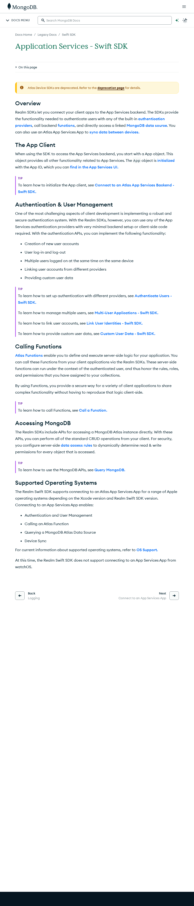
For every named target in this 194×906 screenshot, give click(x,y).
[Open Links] (184, 6)
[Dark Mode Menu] (185, 20)
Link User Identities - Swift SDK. (115, 323)
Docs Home (23, 34)
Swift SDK (69, 34)
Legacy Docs (47, 34)
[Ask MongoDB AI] (177, 20)
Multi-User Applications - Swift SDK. (126, 312)
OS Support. (147, 549)
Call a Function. (93, 410)
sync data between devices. (114, 132)
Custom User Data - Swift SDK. (127, 333)
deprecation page (110, 88)
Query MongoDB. (109, 469)
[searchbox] (105, 20)
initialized (166, 160)
